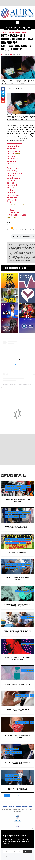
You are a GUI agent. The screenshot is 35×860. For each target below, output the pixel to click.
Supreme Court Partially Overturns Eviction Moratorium (17, 500)
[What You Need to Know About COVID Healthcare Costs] (17, 619)
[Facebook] (24, 28)
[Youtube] (11, 28)
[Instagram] (6, 28)
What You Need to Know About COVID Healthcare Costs (17, 631)
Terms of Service (27, 856)
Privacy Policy (21, 856)
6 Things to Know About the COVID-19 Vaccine (17, 684)
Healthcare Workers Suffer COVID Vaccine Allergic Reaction (17, 710)
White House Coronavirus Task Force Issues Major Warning (17, 763)
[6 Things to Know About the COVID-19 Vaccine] (17, 673)
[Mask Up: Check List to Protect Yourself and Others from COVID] (17, 646)
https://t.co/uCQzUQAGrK (15, 205)
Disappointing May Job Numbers (17, 553)
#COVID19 (17, 154)
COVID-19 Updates (7, 32)
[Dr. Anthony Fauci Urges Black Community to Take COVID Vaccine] (17, 724)
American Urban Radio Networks (12, 384)
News (23, 490)
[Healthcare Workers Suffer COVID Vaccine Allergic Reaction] (17, 698)
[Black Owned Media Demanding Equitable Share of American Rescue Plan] (17, 593)
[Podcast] (29, 28)
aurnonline (28, 384)
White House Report (22, 32)
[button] (3, 89)
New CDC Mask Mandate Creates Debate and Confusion (17, 578)
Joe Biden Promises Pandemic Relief (17, 789)
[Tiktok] (15, 28)
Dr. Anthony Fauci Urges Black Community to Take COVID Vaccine (17, 736)
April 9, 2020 (11, 217)
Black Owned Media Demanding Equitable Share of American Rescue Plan (17, 605)
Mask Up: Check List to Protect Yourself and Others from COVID (17, 658)
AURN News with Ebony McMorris (18, 486)
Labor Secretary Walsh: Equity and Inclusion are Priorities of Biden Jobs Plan (17, 527)
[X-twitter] (20, 28)
